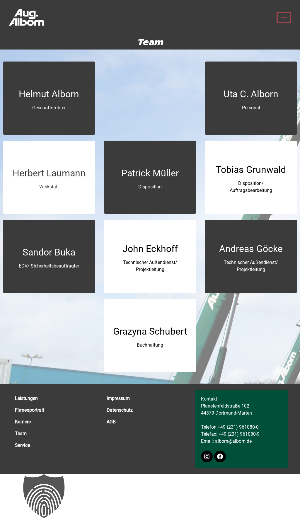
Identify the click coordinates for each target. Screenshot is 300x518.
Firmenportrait (29, 410)
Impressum (118, 398)
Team (21, 433)
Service (22, 445)
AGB (111, 422)
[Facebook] (220, 456)
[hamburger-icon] (284, 17)
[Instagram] (207, 456)
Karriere (23, 422)
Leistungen (26, 398)
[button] (150, 496)
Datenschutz (120, 410)
